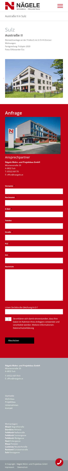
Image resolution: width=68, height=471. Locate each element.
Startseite (9, 395)
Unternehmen (11, 405)
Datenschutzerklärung (23, 328)
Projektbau (10, 402)
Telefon (8, 220)
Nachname (10, 197)
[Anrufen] (59, 462)
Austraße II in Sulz (15, 16)
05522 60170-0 (13, 375)
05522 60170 (13, 171)
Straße (9, 232)
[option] (34, 78)
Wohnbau (9, 398)
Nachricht (9, 266)
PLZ (7, 243)
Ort (7, 254)
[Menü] (58, 6)
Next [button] (64, 78)
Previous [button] (3, 78)
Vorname (10, 185)
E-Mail (8, 208)
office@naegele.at (15, 174)
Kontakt (9, 408)
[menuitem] (58, 6)
